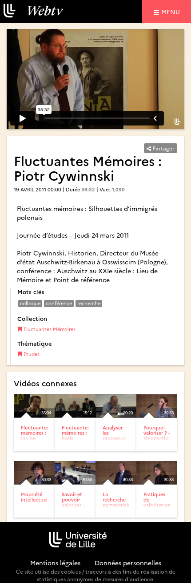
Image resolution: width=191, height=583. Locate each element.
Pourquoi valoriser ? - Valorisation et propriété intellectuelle (158, 440)
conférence (59, 303)
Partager (163, 148)
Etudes (31, 354)
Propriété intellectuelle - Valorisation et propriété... (36, 507)
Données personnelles (128, 562)
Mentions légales (55, 562)
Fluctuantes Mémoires (49, 329)
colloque (30, 303)
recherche (88, 303)
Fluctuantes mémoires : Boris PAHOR (76, 435)
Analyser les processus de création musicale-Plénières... (116, 440)
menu (172, 11)
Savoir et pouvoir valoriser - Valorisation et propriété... (76, 507)
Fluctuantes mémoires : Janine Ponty (35, 435)
